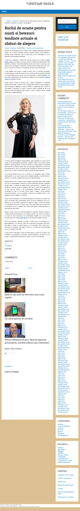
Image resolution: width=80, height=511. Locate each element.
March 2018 (62, 303)
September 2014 (64, 370)
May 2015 (61, 355)
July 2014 (61, 373)
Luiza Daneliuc (63, 459)
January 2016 (62, 340)
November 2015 (63, 344)
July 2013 (61, 395)
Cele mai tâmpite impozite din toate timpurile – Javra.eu (65, 127)
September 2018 (64, 292)
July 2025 (61, 173)
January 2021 (62, 252)
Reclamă (61, 433)
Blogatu (60, 451)
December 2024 (64, 182)
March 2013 (62, 403)
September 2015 (64, 348)
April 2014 (61, 379)
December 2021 (63, 239)
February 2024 (63, 200)
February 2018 (63, 305)
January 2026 (62, 164)
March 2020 (62, 259)
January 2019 (62, 285)
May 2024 (61, 195)
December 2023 (64, 204)
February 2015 (63, 360)
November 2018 (64, 289)
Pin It (30, 268)
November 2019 (64, 267)
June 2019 (61, 276)
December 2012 (63, 408)
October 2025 (63, 169)
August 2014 (62, 372)
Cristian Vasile (4, 505)
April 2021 (61, 248)
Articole (15, 21)
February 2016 (63, 338)
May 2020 (61, 256)
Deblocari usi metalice (66, 497)
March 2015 (62, 359)
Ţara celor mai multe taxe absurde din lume (67, 132)
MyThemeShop (12, 506)
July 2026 (61, 152)
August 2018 (62, 294)
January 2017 (62, 329)
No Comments (37, 48)
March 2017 (62, 326)
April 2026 (61, 158)
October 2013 (63, 390)
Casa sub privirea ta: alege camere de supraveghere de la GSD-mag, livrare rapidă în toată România (67, 70)
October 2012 (63, 412)
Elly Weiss (61, 449)
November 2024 (64, 184)
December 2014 (64, 364)
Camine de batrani (64, 478)
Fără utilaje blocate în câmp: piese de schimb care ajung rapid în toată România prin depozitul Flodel (66, 83)
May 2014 (61, 377)
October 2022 (63, 226)
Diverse (60, 430)
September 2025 (64, 171)
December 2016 (64, 331)
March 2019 (62, 281)
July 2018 (61, 296)
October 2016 (63, 335)
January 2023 (62, 222)
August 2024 (62, 189)
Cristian (8, 366)
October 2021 (63, 243)
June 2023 (61, 215)
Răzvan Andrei (63, 455)
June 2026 (61, 154)
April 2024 (61, 197)
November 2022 (64, 224)
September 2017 (64, 314)
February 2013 (63, 405)
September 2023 (64, 210)
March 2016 (62, 337)
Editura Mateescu (64, 462)
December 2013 (63, 386)
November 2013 (63, 388)
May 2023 (61, 217)
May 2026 (61, 156)
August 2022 (62, 230)
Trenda (60, 488)
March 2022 (62, 233)
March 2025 (62, 176)
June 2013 (61, 397)
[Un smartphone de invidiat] (27, 305)
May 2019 (61, 278)
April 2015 (61, 357)
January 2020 (62, 263)
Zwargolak (61, 457)
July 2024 (61, 191)
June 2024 (61, 193)
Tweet (7, 268)
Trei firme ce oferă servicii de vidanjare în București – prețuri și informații (67, 57)
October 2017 (63, 313)
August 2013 (62, 394)
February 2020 (63, 261)
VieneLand (62, 482)
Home (8, 21)
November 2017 (63, 311)
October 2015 (63, 346)
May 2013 (61, 399)
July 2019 (61, 274)
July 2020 (61, 254)
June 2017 (61, 320)
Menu (4, 11)
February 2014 (63, 383)
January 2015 (62, 362)
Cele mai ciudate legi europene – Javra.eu (65, 119)
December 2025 (64, 165)
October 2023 (63, 208)
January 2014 (62, 384)
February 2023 (63, 221)
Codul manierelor (64, 426)
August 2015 (62, 349)
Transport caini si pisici (66, 475)
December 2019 (64, 265)
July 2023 (61, 213)
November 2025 (64, 167)
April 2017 (61, 324)
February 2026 (63, 162)
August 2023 (62, 211)
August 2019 (62, 272)
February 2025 (63, 178)
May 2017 (61, 322)
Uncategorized (63, 435)
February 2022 (63, 235)
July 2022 (61, 232)
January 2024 (62, 202)
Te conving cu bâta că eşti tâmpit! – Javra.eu (66, 112)
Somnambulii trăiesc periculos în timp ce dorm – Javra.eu (67, 103)
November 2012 (63, 410)
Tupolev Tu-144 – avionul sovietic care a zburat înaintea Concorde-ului (67, 63)
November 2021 (63, 241)
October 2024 (63, 186)
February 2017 (63, 327)
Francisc (61, 448)
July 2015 (61, 351)
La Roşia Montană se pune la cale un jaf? (65, 115)
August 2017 (62, 316)
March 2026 (62, 160)
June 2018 (61, 298)
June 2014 (61, 375)
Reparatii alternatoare (65, 485)
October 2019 (63, 268)
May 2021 (61, 246)
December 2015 (63, 342)
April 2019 (61, 279)
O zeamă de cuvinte (65, 460)
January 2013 (62, 407)
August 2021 (62, 245)
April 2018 (61, 302)
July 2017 (61, 318)
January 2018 (62, 307)
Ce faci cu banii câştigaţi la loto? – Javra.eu (66, 136)
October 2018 (63, 291)
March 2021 (62, 250)
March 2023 (62, 219)
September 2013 (64, 392)
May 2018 (61, 300)
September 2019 (64, 270)
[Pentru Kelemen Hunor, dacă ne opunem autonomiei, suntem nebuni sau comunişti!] (27, 327)
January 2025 (62, 180)
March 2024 (62, 198)
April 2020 (61, 257)
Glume (60, 432)
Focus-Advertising (33, 506)
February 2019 (63, 283)
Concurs (61, 428)
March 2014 (62, 381)
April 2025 (61, 175)
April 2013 (61, 401)
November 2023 (64, 206)
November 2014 (64, 366)
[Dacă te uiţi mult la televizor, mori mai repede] (27, 285)
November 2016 (64, 333)
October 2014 (63, 368)
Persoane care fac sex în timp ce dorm (66, 107)
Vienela (60, 453)
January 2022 (62, 237)
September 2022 (64, 228)
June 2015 (61, 353)
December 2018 (64, 287)
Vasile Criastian (10, 48)
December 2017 (63, 309)
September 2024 (64, 187)
